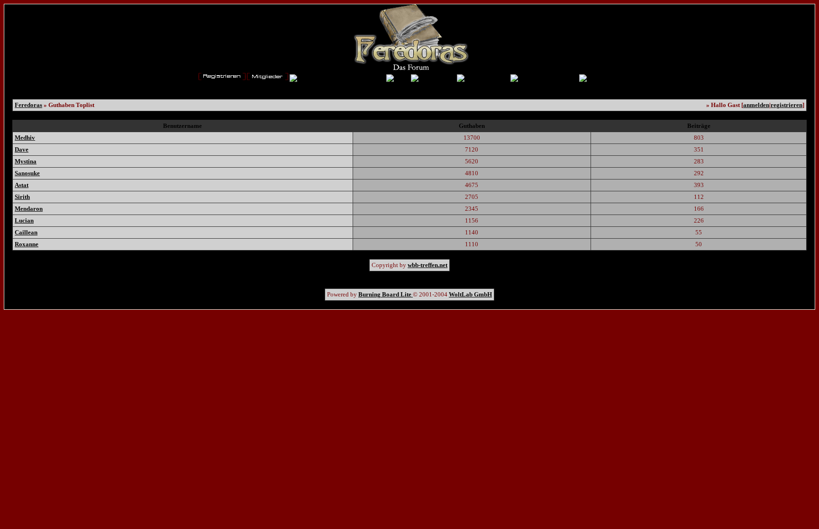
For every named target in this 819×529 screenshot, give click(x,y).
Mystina (25, 161)
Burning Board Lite (385, 294)
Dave (21, 149)
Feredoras (28, 104)
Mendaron (29, 208)
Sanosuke (27, 173)
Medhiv (25, 137)
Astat (21, 184)
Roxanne (26, 244)
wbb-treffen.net (427, 265)
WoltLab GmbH (470, 294)
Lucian (24, 220)
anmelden (756, 104)
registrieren (786, 104)
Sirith (22, 196)
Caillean (26, 232)
